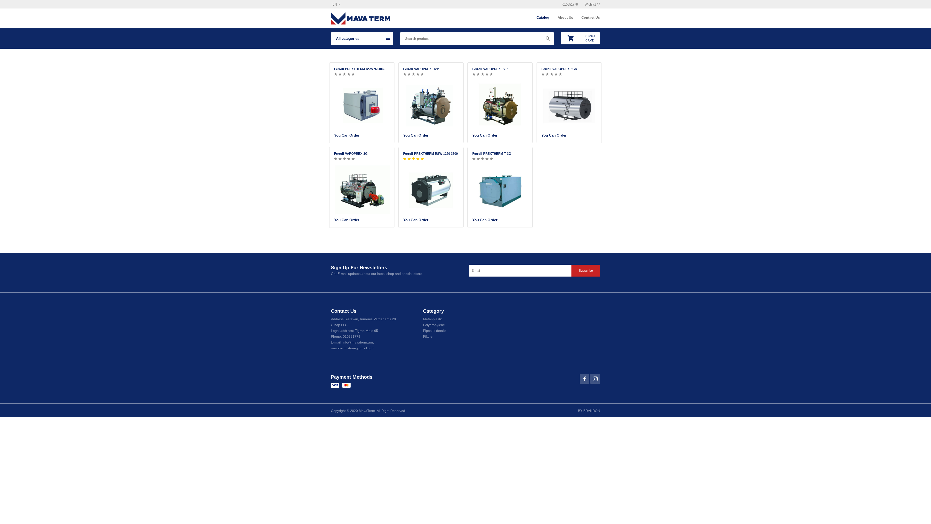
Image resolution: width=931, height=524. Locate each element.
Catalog (543, 17)
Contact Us (590, 17)
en (335, 4)
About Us (566, 17)
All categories (347, 38)
